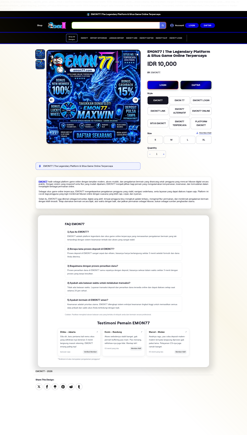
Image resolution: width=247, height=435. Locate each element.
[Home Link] (57, 25)
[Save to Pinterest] (63, 386)
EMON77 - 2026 (44, 371)
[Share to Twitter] (39, 386)
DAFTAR (207, 25)
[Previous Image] (51, 100)
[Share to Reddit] (71, 386)
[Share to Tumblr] (79, 386)
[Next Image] (135, 100)
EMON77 (43, 182)
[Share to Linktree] (55, 386)
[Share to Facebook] (47, 386)
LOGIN (192, 25)
